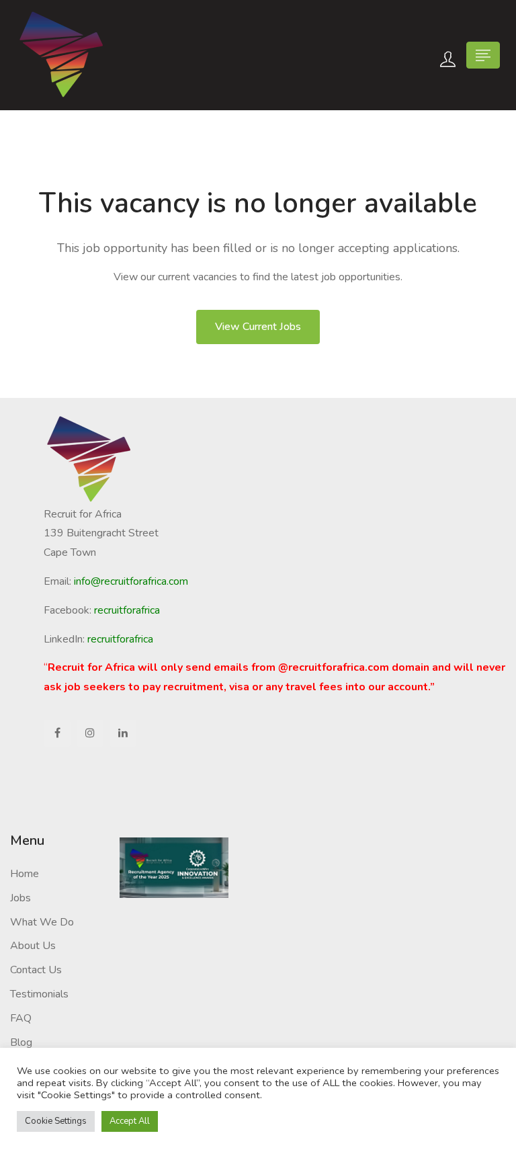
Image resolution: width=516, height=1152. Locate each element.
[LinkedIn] (123, 733)
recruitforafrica (120, 639)
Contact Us (36, 969)
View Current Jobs (258, 326)
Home (24, 873)
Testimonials (39, 994)
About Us (33, 945)
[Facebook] (57, 733)
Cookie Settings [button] (56, 1121)
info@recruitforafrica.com (131, 581)
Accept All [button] (130, 1121)
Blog (21, 1042)
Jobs (20, 898)
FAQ (21, 1018)
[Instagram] (90, 733)
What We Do (42, 922)
